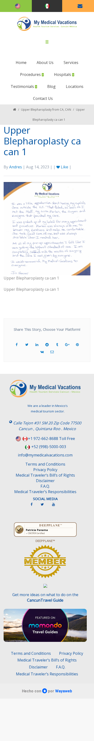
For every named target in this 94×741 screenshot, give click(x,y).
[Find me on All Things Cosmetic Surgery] (45, 564)
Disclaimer (45, 480)
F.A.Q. (45, 486)
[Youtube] (56, 506)
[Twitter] (45, 506)
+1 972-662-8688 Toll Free (51, 438)
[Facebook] (34, 506)
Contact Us (43, 98)
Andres (15, 167)
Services (71, 62)
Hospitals (63, 74)
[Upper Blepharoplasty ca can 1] (47, 228)
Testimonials (23, 86)
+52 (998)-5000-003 (48, 446)
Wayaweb (63, 691)
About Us (45, 62)
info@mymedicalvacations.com (45, 455)
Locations (74, 86)
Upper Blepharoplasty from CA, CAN (46, 110)
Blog (51, 86)
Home (21, 62)
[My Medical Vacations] (47, 24)
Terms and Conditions (45, 464)
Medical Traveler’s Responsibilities (45, 491)
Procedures (31, 74)
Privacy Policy (45, 469)
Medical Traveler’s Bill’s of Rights (45, 475)
